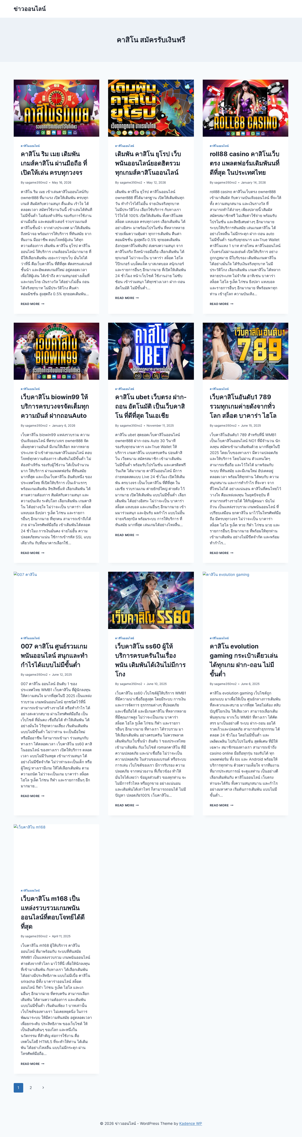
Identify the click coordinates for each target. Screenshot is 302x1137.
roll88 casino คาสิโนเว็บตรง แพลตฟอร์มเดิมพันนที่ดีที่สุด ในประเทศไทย (244, 163)
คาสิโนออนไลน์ (30, 146)
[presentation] (56, 108)
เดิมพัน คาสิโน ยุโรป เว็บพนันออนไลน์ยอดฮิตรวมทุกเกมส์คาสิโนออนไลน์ (148, 163)
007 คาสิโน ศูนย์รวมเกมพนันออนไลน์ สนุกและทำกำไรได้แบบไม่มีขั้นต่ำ (54, 655)
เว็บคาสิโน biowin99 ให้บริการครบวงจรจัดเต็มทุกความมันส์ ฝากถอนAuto (55, 406)
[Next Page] (43, 1087)
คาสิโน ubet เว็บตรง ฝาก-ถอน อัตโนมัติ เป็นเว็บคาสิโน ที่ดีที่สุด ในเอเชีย (151, 406)
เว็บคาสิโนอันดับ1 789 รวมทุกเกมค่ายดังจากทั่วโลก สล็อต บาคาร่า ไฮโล (243, 406)
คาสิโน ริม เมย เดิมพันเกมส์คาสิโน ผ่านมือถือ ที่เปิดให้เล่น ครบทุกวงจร (54, 163)
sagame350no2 (36, 182)
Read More (32, 304)
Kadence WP (190, 1123)
